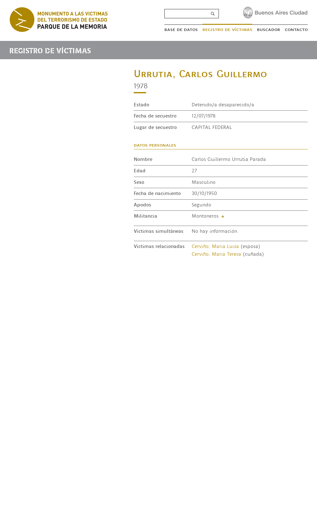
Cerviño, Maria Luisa (215, 246)
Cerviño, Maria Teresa (216, 254)
